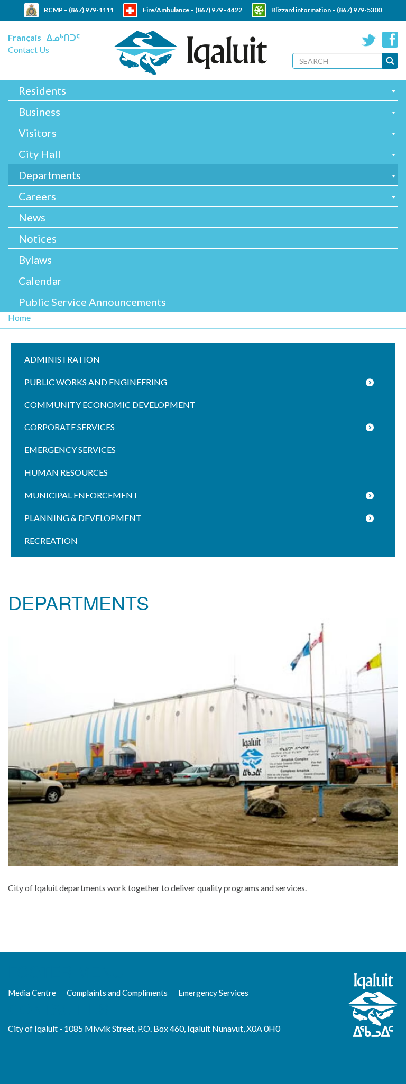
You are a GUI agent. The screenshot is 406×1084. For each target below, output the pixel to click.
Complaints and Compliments (117, 992)
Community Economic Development (110, 405)
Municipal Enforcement (81, 495)
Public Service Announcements (92, 301)
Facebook (390, 40)
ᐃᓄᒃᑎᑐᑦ (63, 37)
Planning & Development (83, 518)
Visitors (38, 132)
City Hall (40, 153)
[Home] (190, 53)
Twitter (369, 40)
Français (24, 37)
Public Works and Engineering (95, 382)
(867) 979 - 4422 (218, 10)
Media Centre (32, 992)
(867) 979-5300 (359, 10)
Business (39, 111)
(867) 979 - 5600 (225, 24)
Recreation (51, 540)
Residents (42, 90)
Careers (37, 196)
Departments (50, 175)
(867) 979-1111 (91, 10)
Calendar (40, 280)
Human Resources (66, 472)
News (32, 217)
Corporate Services (69, 427)
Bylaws (35, 259)
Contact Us (28, 49)
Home (19, 317)
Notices (38, 238)
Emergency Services (70, 449)
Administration (62, 359)
